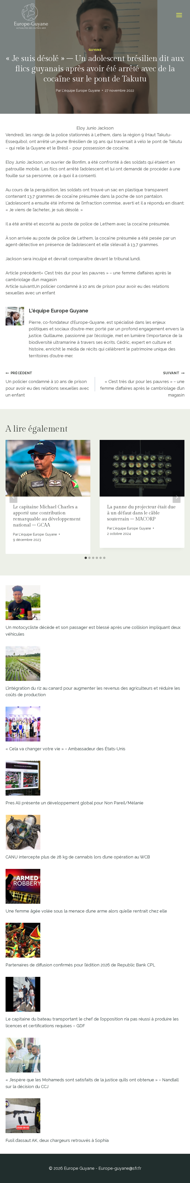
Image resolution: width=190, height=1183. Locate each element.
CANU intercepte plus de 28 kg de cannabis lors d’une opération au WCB (78, 857)
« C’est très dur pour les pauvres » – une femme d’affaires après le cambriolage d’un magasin (142, 384)
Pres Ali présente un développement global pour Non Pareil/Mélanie (74, 802)
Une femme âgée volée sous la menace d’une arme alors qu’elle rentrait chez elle (86, 911)
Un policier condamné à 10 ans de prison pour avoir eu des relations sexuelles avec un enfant (47, 384)
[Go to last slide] (13, 497)
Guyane (95, 50)
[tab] (86, 558)
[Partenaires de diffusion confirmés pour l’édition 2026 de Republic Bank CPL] (95, 940)
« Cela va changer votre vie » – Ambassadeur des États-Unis (65, 748)
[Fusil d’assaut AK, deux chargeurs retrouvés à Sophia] (95, 1115)
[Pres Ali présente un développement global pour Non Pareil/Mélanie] (95, 778)
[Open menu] (179, 15)
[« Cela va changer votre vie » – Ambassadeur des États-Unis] (95, 724)
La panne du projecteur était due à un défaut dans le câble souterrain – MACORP (141, 513)
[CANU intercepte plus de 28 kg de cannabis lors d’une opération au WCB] (95, 832)
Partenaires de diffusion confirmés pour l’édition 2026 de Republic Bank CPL (80, 964)
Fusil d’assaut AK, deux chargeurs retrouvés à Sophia (57, 1140)
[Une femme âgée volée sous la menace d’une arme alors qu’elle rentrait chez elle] (95, 886)
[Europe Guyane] (31, 15)
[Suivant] (176, 497)
